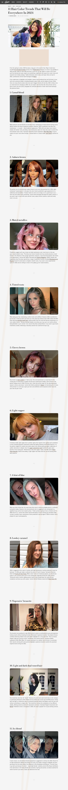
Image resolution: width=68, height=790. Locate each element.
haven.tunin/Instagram (53, 248)
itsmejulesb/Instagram (54, 566)
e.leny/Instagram (55, 121)
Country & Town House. (21, 574)
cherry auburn (20, 380)
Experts (19, 2)
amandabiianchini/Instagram (52, 629)
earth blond (49, 133)
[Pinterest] (40, 2)
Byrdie (11, 706)
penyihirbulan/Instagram (53, 694)
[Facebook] (37, 2)
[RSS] (54, 2)
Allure (34, 76)
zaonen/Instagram (54, 313)
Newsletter (62, 2)
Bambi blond (36, 69)
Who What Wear (48, 131)
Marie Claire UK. (52, 579)
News (13, 2)
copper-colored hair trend (35, 448)
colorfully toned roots (22, 320)
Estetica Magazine (41, 257)
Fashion (31, 2)
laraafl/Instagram (54, 376)
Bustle (42, 385)
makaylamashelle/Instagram (52, 185)
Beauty (25, 2)
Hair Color (18, 6)
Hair (14, 6)
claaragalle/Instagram (54, 439)
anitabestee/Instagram (53, 757)
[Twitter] (49, 2)
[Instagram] (46, 2)
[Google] (51, 2)
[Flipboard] (43, 2)
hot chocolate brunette (20, 69)
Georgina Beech (12, 15)
